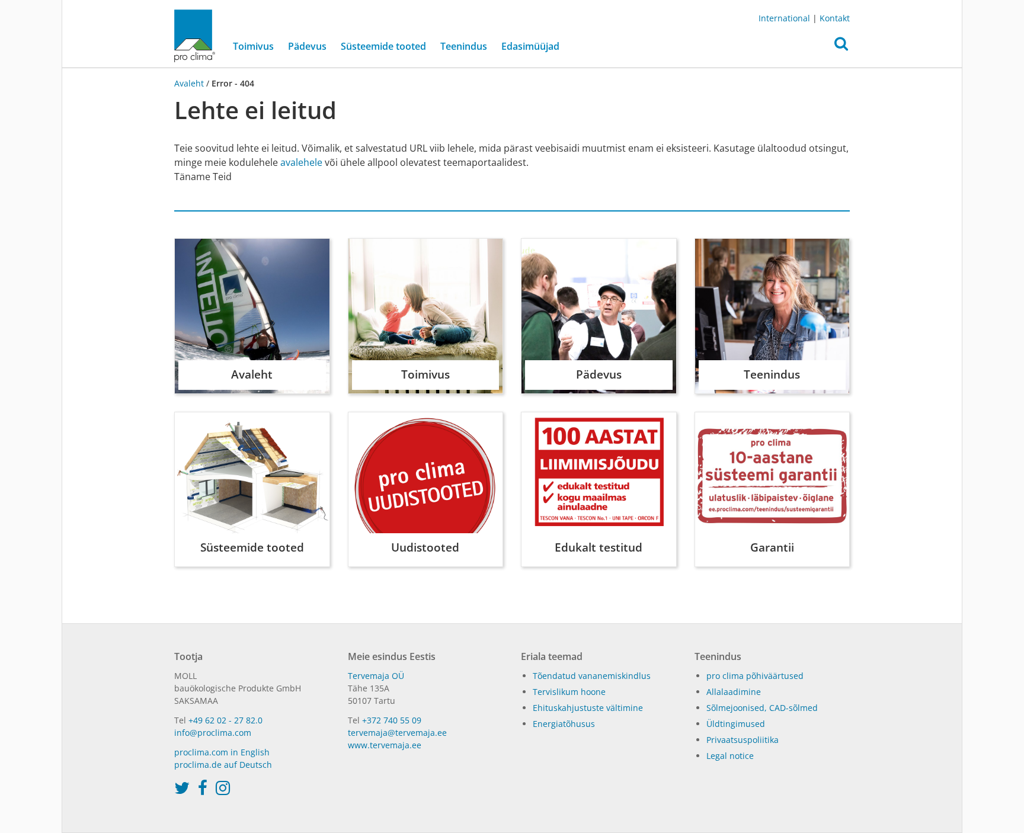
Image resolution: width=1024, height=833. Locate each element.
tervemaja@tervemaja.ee (397, 732)
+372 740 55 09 (391, 720)
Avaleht (190, 83)
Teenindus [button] (463, 46)
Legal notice (730, 755)
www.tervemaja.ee (384, 745)
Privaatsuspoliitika (742, 739)
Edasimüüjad (530, 46)
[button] (841, 47)
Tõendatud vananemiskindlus (592, 675)
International (784, 18)
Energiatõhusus (564, 723)
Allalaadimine (733, 691)
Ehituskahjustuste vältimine (588, 707)
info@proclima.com (212, 732)
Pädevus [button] (307, 46)
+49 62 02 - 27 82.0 (225, 720)
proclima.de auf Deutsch (223, 764)
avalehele (301, 162)
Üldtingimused (735, 723)
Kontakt (835, 18)
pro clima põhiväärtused (755, 675)
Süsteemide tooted (383, 46)
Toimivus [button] (253, 46)
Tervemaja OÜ (376, 675)
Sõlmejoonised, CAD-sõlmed (762, 707)
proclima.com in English (222, 752)
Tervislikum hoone (569, 691)
